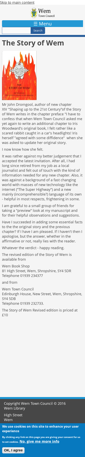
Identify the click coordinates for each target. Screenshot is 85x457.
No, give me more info (39, 441)
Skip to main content (17, 2)
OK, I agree (13, 450)
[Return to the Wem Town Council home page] (42, 13)
